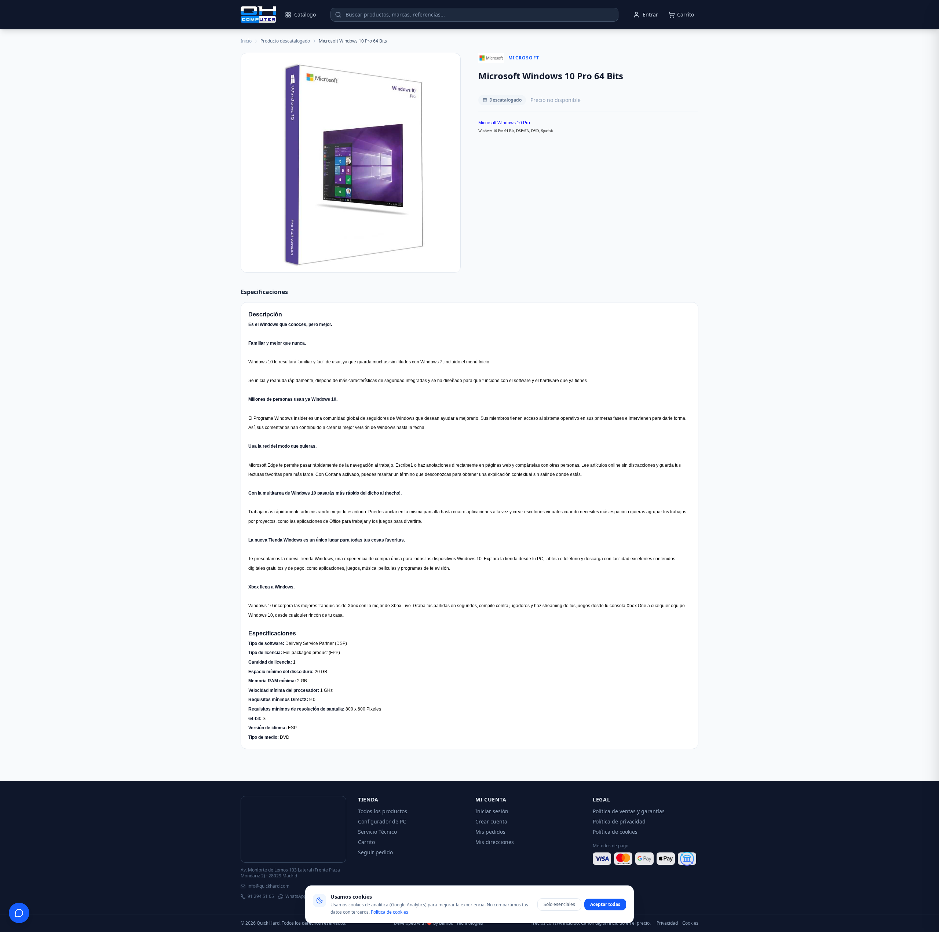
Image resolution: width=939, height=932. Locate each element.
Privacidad (667, 923)
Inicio (246, 41)
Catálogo (305, 14)
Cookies (690, 923)
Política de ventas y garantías (629, 811)
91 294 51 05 (261, 896)
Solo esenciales (559, 904)
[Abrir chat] (19, 913)
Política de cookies (615, 831)
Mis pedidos (490, 831)
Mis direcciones (494, 842)
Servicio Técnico (377, 831)
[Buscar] (338, 15)
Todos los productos (382, 811)
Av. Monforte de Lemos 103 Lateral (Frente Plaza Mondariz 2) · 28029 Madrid (290, 873)
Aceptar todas (605, 904)
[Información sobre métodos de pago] (645, 858)
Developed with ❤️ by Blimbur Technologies (438, 923)
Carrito (366, 842)
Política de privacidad (619, 821)
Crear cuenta (491, 821)
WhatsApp (295, 896)
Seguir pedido (375, 852)
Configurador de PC (382, 821)
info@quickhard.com (268, 886)
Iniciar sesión (491, 811)
